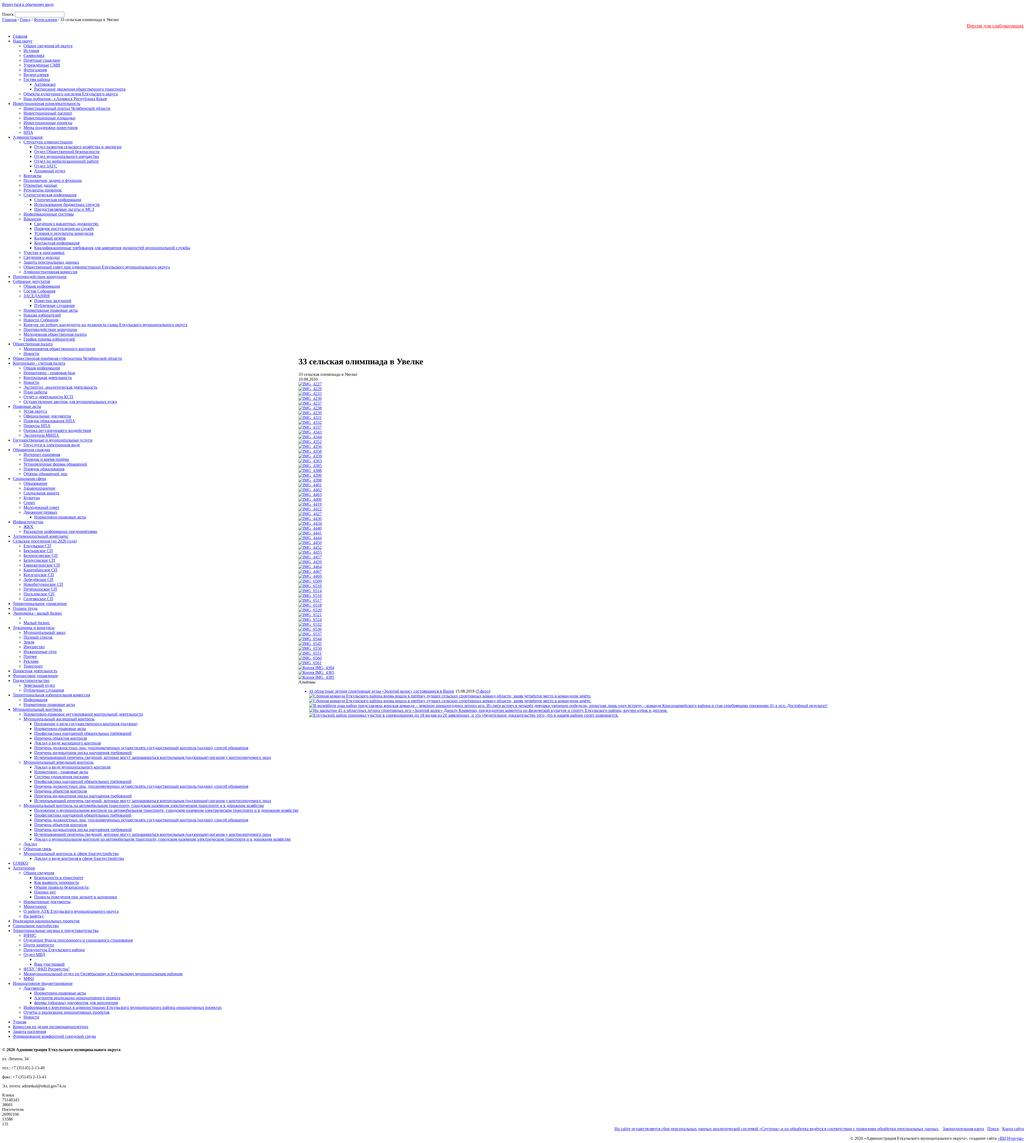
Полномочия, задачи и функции (53, 180)
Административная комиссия (50, 272)
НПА (28, 132)
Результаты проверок (43, 190)
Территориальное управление (40, 603)
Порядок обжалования (44, 469)
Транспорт (33, 666)
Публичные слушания (54, 305)
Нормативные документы (47, 901)
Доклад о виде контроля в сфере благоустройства (79, 858)
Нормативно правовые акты (49, 704)
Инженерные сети (40, 651)
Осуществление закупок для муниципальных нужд (70, 401)
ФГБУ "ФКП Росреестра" (47, 969)
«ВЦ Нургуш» (1011, 1138)
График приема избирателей (49, 339)
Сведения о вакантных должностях (66, 223)
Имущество (34, 647)
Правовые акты (27, 406)
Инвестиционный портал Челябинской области (67, 108)
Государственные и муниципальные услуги (52, 440)
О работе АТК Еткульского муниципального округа (71, 911)
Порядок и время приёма (46, 459)
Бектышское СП (38, 550)
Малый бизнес (37, 623)
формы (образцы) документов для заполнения (76, 1002)
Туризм (19, 1022)
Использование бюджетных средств (67, 204)
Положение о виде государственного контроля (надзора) (85, 723)
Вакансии (32, 219)
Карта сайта (1013, 1128)
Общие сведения (39, 873)
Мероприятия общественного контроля (59, 348)
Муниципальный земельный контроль (59, 762)
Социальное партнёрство (36, 925)
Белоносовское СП (41, 555)
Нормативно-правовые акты (60, 517)
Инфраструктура (28, 522)
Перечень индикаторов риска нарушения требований (83, 752)
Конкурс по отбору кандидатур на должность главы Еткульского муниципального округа (105, 324)
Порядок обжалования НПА (49, 421)
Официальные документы (47, 416)
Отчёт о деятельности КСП (48, 397)
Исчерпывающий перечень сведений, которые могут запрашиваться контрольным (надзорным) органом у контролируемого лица (152, 757)
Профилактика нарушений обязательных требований (82, 733)
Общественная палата (33, 344)
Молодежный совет (41, 507)
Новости (31, 353)
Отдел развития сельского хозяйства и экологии (78, 147)
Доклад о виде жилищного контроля (67, 743)
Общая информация (42, 286)
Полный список (38, 637)
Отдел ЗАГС (45, 166)
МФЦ (29, 978)
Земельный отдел (39, 685)
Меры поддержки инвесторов (51, 127)
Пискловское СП (39, 594)
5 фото (483, 691)
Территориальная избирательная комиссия (51, 695)
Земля (29, 642)
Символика (34, 55)
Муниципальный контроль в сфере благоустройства (71, 853)
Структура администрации (48, 142)
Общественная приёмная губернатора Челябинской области (67, 358)
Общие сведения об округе (48, 46)
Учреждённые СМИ (42, 65)
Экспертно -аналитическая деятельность (60, 387)
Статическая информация (57, 199)
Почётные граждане (42, 60)
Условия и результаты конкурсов (64, 233)
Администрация (27, 137)
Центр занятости (39, 945)
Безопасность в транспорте (58, 877)
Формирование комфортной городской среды (54, 1036)
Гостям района (37, 79)
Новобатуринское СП (43, 584)
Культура (32, 498)
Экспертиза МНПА (41, 435)
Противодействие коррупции (40, 276)
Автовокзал (45, 84)
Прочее (30, 656)
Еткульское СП (37, 546)
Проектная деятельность (35, 671)
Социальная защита (41, 493)
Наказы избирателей (42, 315)
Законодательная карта (963, 1128)
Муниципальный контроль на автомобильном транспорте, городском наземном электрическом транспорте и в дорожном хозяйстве (144, 805)
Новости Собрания (41, 320)
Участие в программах (44, 252)
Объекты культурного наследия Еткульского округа (71, 94)
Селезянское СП (38, 598)
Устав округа (35, 411)
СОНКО (20, 863)
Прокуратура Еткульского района (54, 949)
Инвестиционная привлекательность (46, 103)
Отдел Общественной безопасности (67, 151)
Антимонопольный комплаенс (41, 536)
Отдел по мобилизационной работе (66, 161)
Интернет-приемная (42, 454)
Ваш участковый (49, 964)
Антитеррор (24, 868)
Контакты (32, 175)
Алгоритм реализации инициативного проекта (77, 998)
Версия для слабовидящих (995, 26)
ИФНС (30, 935)
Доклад (30, 844)
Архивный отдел (49, 171)
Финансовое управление (35, 675)
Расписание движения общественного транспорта (80, 89)
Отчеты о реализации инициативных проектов (67, 1012)
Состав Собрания (39, 291)
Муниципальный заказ (44, 632)
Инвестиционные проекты (48, 122)
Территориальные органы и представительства (56, 930)
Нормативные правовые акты (51, 310)
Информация (35, 699)
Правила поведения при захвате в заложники (75, 897)
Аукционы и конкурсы (34, 627)
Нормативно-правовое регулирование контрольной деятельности (83, 714)
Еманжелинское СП (42, 565)
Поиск (993, 1128)
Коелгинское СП (39, 574)
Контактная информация (56, 243)
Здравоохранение (39, 488)
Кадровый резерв (50, 238)
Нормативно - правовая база (49, 372)
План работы (35, 392)
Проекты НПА (37, 425)
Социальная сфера (29, 478)
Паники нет (45, 892)
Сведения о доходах (42, 257)
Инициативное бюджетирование (43, 983)
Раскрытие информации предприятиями (60, 531)
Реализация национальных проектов (46, 921)
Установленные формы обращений (55, 464)
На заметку (34, 916)
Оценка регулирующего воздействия (57, 430)
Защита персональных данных (51, 262)
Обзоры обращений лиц (45, 473)
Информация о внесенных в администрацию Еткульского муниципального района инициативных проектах (123, 1007)
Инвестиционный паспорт (48, 113)
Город (25, 19)
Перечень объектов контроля (60, 738)
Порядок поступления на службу (64, 228)
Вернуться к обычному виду (28, 4)
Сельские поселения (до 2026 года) (45, 541)
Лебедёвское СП (38, 579)
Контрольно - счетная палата (39, 363)
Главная (9, 19)
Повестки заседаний (52, 300)
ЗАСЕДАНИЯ (37, 296)
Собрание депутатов (31, 281)
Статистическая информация (50, 195)
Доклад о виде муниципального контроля (72, 767)
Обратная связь (37, 848)
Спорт (29, 502)
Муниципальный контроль (37, 709)
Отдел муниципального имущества (66, 156)
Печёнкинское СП (40, 589)
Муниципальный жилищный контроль (59, 719)
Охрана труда (25, 608)
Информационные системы (49, 214)
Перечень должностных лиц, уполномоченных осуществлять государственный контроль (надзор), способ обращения (141, 748)
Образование (35, 483)
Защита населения (29, 1031)
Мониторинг (35, 906)
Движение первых (40, 512)
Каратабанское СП (40, 570)
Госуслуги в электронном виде (52, 445)
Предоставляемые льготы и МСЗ (64, 209)
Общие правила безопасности (61, 887)
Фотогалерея (45, 19)
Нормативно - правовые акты (61, 772)
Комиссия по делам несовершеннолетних (50, 1026)
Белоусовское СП (39, 560)
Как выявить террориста (56, 882)
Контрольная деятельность (48, 377)
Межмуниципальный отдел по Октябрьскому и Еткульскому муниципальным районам (103, 974)
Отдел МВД (34, 954)
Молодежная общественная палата (55, 334)
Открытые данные (40, 185)
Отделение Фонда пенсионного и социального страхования (78, 940)
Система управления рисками (61, 776)
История (31, 50)
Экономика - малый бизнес (37, 613)
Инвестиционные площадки (49, 118)
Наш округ (23, 41)
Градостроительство (31, 680)
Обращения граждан (31, 449)
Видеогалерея (36, 74)
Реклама (31, 661)
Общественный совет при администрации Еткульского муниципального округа (97, 267)
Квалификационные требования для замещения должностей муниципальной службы (112, 247)
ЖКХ (28, 526)
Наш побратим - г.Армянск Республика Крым (65, 98)
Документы (34, 988)
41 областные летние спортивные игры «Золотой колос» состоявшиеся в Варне (381, 691)
